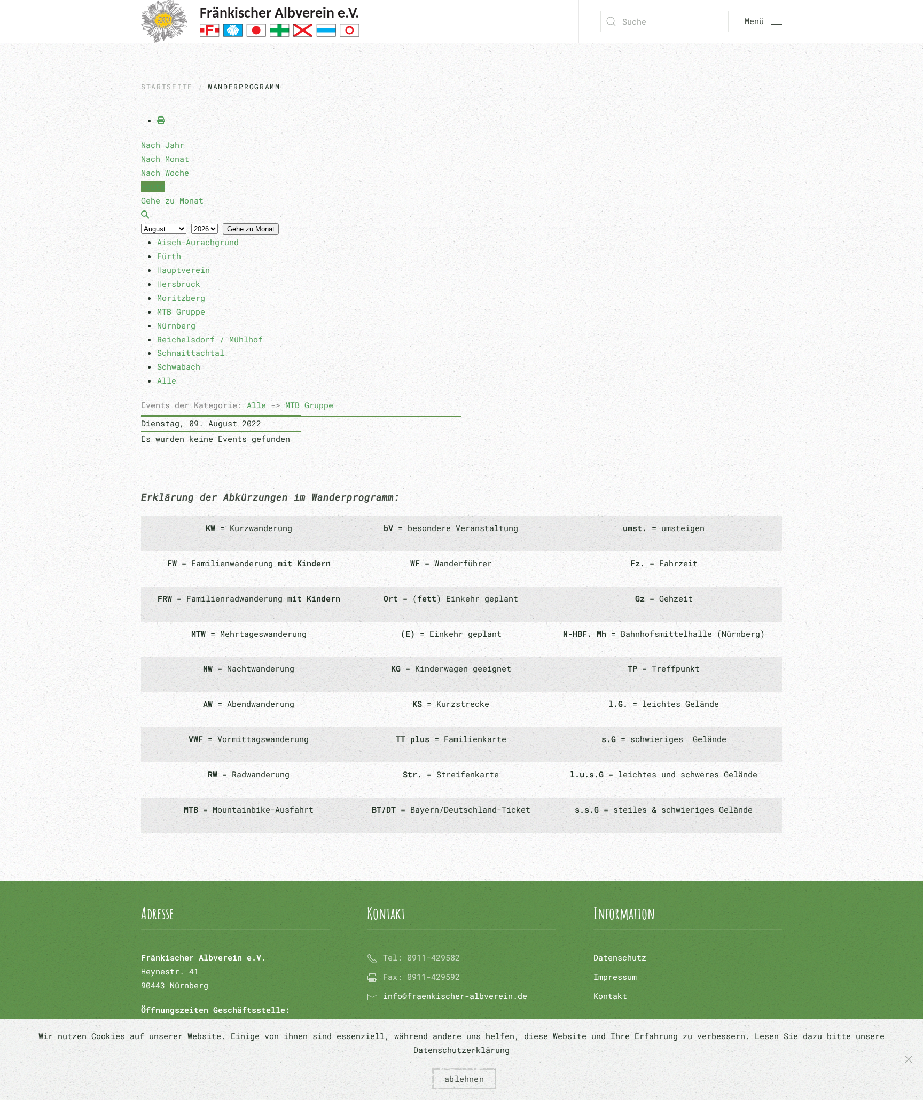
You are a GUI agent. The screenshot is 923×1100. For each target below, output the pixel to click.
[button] (763, 21)
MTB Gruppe (309, 405)
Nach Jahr (162, 144)
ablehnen (464, 1078)
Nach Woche (165, 172)
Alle (256, 405)
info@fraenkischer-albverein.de (455, 995)
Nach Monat (165, 158)
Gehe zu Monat (251, 229)
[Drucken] (161, 120)
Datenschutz (619, 957)
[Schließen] (908, 1059)
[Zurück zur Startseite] (250, 21)
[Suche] (145, 214)
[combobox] (664, 21)
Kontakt (610, 995)
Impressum (615, 976)
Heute (153, 186)
